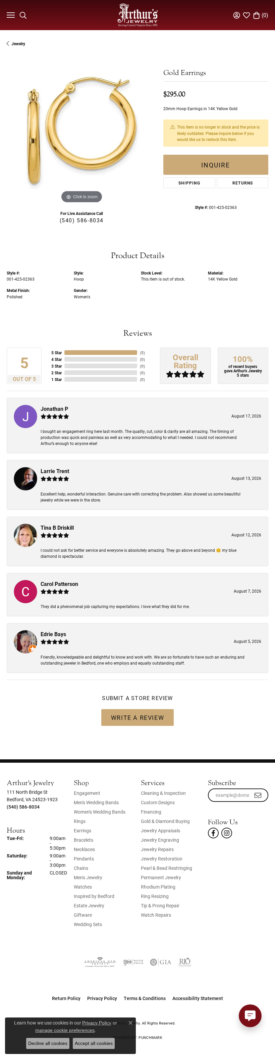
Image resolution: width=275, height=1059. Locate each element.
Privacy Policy (102, 998)
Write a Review (137, 717)
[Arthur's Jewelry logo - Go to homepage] (137, 14)
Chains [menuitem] (81, 868)
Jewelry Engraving (160, 840)
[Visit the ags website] (100, 962)
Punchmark (150, 1037)
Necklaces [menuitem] (84, 849)
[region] (82, 130)
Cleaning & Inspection (163, 793)
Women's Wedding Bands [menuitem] (99, 812)
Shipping (189, 182)
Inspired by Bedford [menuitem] (94, 896)
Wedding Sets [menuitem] (88, 924)
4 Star (56, 359)
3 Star (56, 366)
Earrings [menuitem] (82, 830)
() (142, 352)
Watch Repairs (156, 915)
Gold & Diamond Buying (165, 821)
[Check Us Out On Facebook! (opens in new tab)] (213, 833)
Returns (242, 182)
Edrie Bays (53, 633)
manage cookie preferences (65, 1030)
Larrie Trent (55, 470)
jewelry (18, 43)
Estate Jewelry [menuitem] (89, 905)
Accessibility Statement (197, 998)
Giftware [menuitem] (83, 915)
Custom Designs (158, 802)
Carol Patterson (59, 583)
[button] (23, 15)
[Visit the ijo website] (133, 962)
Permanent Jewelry (161, 877)
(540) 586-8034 (82, 220)
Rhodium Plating (158, 887)
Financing (151, 812)
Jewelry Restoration (161, 858)
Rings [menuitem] (80, 821)
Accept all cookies (94, 1043)
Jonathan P (54, 408)
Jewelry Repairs (157, 849)
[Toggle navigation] (9, 15)
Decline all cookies (47, 1043)
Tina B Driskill (57, 527)
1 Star (56, 379)
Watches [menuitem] (83, 887)
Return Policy (66, 998)
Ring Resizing (155, 896)
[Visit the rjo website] (184, 962)
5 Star (56, 352)
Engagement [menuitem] (87, 793)
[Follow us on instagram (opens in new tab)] (226, 833)
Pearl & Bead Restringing (166, 868)
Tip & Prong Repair (160, 905)
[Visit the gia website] (160, 962)
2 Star (56, 372)
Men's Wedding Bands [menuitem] (96, 802)
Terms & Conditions (145, 998)
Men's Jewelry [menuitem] (88, 877)
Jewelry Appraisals (160, 830)
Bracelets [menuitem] (83, 840)
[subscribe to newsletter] (258, 795)
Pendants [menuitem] (84, 858)
